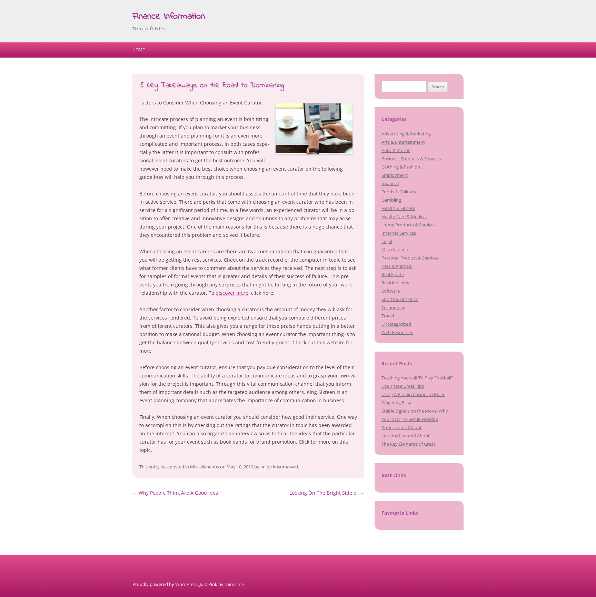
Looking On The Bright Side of (326, 492)
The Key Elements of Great (408, 444)
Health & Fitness (398, 208)
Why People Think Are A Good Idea (175, 492)
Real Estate (392, 274)
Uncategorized (396, 324)
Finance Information (168, 16)
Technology (393, 307)
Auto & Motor (395, 150)
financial (390, 183)
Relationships (395, 283)
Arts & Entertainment (403, 142)
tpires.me (234, 584)
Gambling (391, 200)
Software (390, 291)
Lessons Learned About (405, 436)
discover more (232, 293)
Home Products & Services (408, 225)
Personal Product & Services (410, 258)
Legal (386, 241)
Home (138, 50)
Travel (387, 316)
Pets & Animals (396, 266)
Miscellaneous (204, 467)
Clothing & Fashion (400, 167)
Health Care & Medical (404, 216)
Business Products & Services (411, 158)
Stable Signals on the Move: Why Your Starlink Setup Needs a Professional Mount (414, 419)
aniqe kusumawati (279, 467)
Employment (394, 175)
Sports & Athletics (399, 299)
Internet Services (398, 233)
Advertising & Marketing (406, 134)
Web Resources (397, 332)
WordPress (186, 584)
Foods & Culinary (398, 192)
